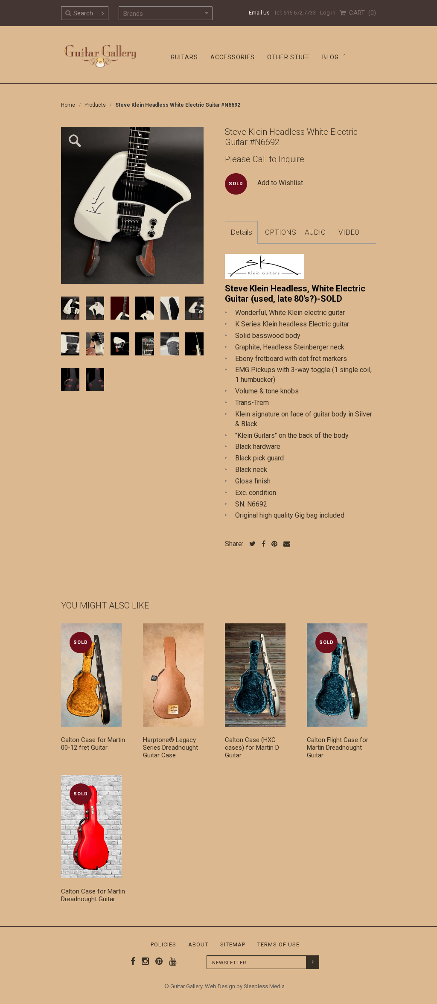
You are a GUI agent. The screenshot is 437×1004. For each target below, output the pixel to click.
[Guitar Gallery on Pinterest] (157, 961)
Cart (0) (361, 13)
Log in (327, 12)
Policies (163, 944)
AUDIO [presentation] (315, 232)
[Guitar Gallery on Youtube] (171, 961)
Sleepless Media (264, 986)
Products (95, 105)
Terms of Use (278, 944)
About (198, 944)
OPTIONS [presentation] (280, 232)
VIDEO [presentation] (348, 232)
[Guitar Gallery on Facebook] (133, 961)
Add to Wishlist (280, 183)
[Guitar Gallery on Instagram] (143, 961)
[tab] (241, 232)
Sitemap (232, 944)
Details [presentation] (241, 232)
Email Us (259, 12)
